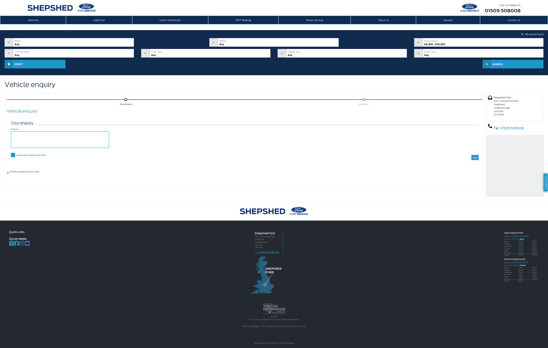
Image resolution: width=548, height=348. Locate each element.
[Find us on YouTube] (27, 244)
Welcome (33, 20)
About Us (383, 20)
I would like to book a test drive (31, 154)
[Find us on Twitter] (11, 244)
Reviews (448, 20)
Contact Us (514, 20)
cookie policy (293, 319)
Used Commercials (170, 20)
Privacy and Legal (278, 319)
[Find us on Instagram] (22, 244)
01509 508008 (503, 10)
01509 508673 (520, 262)
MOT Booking (243, 20)
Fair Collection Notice (258, 319)
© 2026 (274, 316)
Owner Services (314, 20)
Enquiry (14, 129)
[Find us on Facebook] (16, 244)
